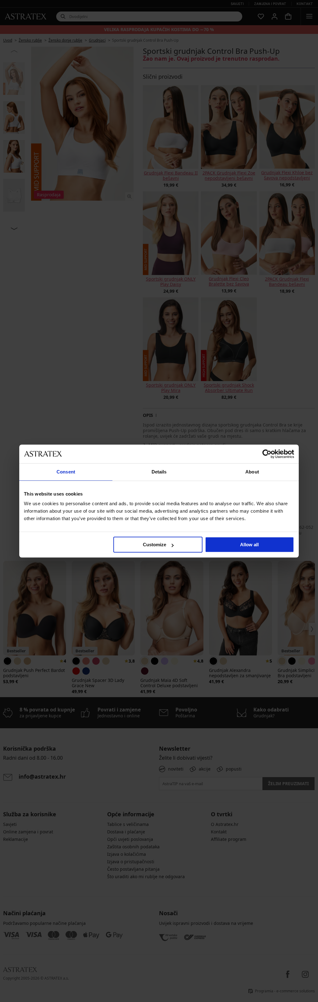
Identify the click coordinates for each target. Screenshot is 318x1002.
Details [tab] (159, 471)
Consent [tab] (66, 471)
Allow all (249, 544)
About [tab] (252, 471)
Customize (154, 544)
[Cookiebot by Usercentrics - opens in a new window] (267, 454)
